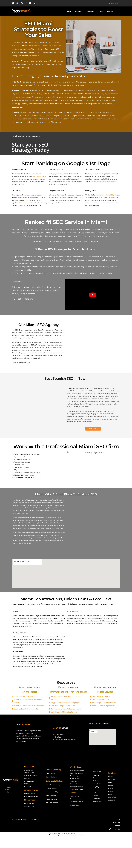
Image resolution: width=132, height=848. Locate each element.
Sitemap (117, 819)
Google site (116, 822)
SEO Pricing (28, 786)
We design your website (56, 174)
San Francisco (112, 797)
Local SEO (27, 778)
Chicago (110, 776)
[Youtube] (30, 3)
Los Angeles (111, 779)
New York (111, 785)
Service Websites (75, 784)
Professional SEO (29, 781)
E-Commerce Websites (76, 773)
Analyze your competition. (22, 459)
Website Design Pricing (76, 789)
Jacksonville (111, 800)
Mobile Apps (75, 805)
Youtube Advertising (51, 799)
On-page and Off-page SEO (104, 195)
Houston (110, 791)
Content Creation (50, 773)
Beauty (95, 778)
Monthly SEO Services (30, 775)
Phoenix (110, 788)
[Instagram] (17, 3)
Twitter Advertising (51, 795)
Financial (96, 795)
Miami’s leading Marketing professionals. (104, 182)
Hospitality (96, 787)
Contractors (96, 781)
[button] (118, 10)
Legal (94, 792)
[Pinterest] (22, 3)
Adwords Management (31, 796)
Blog (8, 792)
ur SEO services (38, 176)
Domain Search (74, 796)
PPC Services (29, 800)
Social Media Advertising (53, 785)
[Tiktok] (26, 3)
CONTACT (110, 11)
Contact (9, 787)
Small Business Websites (77, 770)
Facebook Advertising (52, 788)
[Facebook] (13, 3)
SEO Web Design (75, 778)
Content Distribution (51, 777)
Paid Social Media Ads (52, 802)
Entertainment (97, 790)
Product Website (75, 781)
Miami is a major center (26, 203)
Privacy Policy (16, 819)
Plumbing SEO (97, 801)
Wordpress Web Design (76, 786)
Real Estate (96, 798)
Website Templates (75, 776)
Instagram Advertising (52, 792)
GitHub (117, 825)
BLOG (101, 11)
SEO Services (28, 784)
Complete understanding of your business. (27, 454)
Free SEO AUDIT (29, 770)
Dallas (110, 794)
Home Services (97, 784)
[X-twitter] (34, 3)
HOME (69, 11)
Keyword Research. (20, 457)
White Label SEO (29, 773)
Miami (110, 782)
